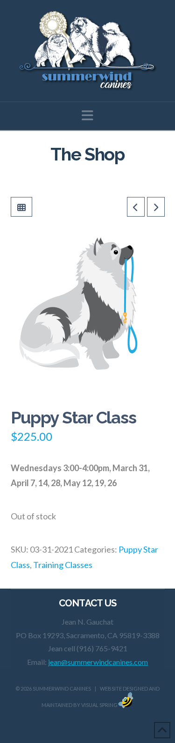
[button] (87, 115)
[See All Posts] (21, 207)
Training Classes (62, 565)
